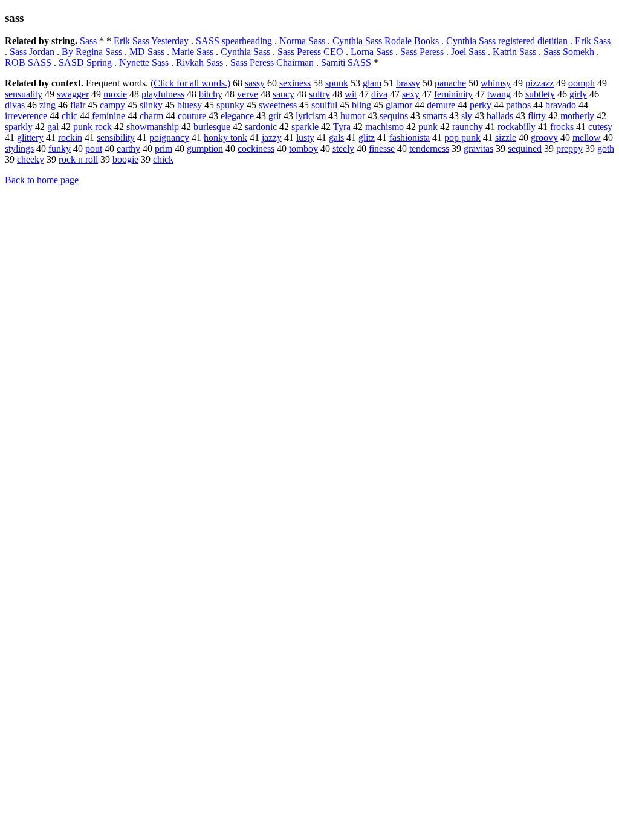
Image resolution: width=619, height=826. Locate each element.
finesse (382, 148)
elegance (237, 116)
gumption (205, 148)
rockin (70, 137)
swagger (73, 94)
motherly (577, 116)
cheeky (30, 159)
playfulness (162, 94)
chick (163, 159)
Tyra (342, 127)
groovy (544, 137)
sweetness (278, 105)
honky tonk (225, 137)
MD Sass (146, 52)
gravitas (478, 148)
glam (372, 83)
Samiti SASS (346, 62)
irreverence (26, 116)
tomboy (303, 148)
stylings (19, 148)
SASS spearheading (234, 41)
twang (499, 94)
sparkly (19, 127)
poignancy (169, 137)
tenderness (429, 148)
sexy (411, 94)
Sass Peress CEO (310, 52)
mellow (586, 137)
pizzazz (539, 83)
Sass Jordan (32, 52)
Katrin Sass (514, 52)
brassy (408, 83)
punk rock (92, 127)
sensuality (23, 94)
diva (379, 94)
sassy (255, 83)
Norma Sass (302, 41)
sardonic (261, 127)
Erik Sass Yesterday (151, 41)
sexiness (295, 83)
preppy (569, 148)
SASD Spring (85, 62)
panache (450, 83)
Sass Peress (422, 52)
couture (192, 116)
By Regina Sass (92, 52)
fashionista (409, 137)
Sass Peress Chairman (272, 62)
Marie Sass (192, 52)
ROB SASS (28, 62)
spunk (336, 83)
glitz (366, 137)
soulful (324, 105)
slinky (151, 105)
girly (578, 94)
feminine (108, 116)
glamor (399, 105)
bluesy (189, 105)
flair (77, 105)
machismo (384, 127)
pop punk (462, 137)
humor (352, 116)
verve (247, 94)
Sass (88, 41)
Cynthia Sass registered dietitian (507, 41)
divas (15, 105)
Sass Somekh (568, 52)
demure (441, 105)
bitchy (210, 94)
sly (466, 116)
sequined (525, 148)
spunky (230, 105)
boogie (125, 159)
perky (480, 105)
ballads (500, 116)
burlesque (211, 127)
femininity (453, 94)
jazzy (272, 137)
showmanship (152, 127)
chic (69, 116)
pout (93, 148)
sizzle (505, 137)
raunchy (467, 127)
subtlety (540, 94)
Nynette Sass (144, 62)
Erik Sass (593, 41)
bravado (560, 105)
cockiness (256, 148)
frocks (562, 127)
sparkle (305, 127)
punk (428, 127)
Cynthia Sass (245, 52)
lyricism (311, 116)
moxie (115, 94)
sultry (319, 94)
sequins (394, 116)
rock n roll (78, 159)
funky (59, 148)
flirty (537, 116)
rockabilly (516, 127)
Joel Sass (468, 52)
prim (163, 148)
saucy (283, 94)
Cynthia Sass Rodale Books (385, 41)
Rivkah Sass (199, 62)
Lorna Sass (372, 52)
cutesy (600, 127)
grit (274, 116)
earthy (128, 148)
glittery (30, 137)
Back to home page (42, 180)
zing (47, 105)
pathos (518, 105)
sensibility (116, 137)
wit (351, 94)
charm (151, 116)
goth (605, 148)
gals (336, 137)
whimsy (496, 83)
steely (343, 148)
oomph (581, 83)
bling (361, 105)
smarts (435, 116)
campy (112, 105)
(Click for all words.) (190, 83)
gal (53, 127)
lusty (305, 137)
